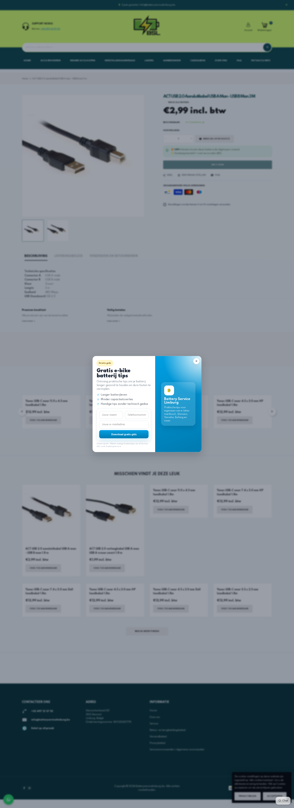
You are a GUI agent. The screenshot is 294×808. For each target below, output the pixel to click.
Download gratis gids (124, 434)
